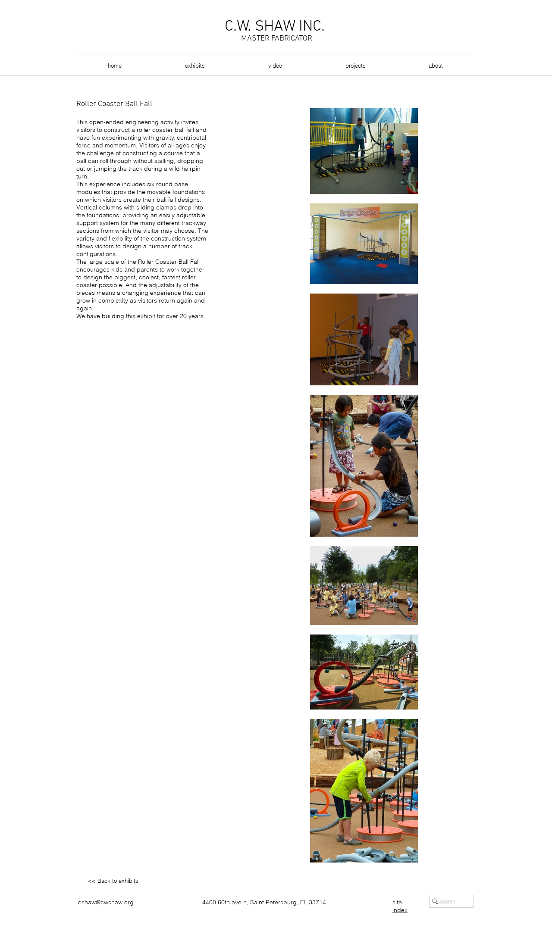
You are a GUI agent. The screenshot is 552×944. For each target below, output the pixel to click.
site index (400, 906)
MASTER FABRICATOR (276, 38)
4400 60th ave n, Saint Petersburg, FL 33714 (264, 902)
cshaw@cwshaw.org (106, 902)
